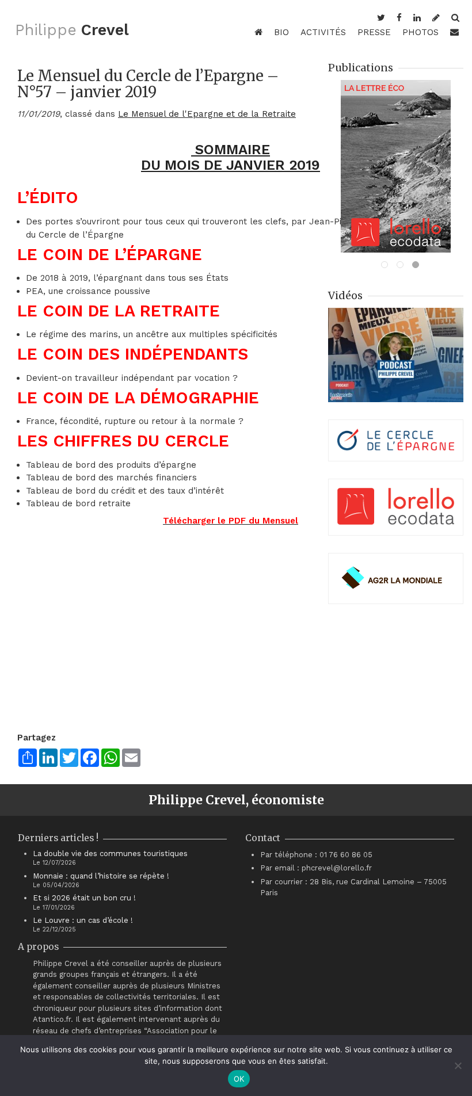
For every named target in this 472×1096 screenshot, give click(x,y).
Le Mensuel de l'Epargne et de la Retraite (207, 114)
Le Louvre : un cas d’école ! (83, 920)
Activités (323, 32)
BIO (281, 32)
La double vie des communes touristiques (110, 853)
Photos (420, 32)
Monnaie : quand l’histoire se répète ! (101, 876)
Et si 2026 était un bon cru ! (84, 897)
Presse (374, 32)
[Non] (457, 1065)
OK (239, 1078)
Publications (360, 67)
